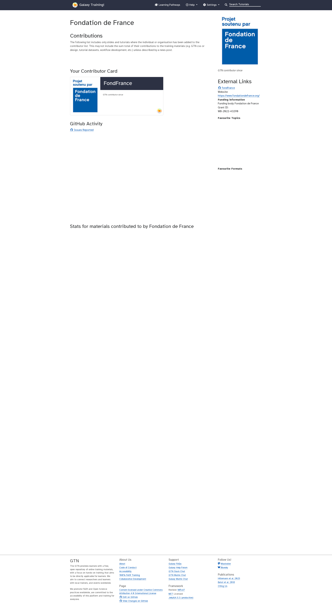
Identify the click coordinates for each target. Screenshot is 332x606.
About (122, 564)
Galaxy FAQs (175, 564)
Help (191, 5)
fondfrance (228, 88)
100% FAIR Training (129, 575)
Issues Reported (83, 130)
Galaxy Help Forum (178, 568)
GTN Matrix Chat (177, 575)
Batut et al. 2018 (226, 582)
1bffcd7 (181, 590)
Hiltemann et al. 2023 (229, 578)
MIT (171, 594)
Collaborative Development (132, 579)
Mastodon (226, 564)
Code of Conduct (128, 568)
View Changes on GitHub (135, 601)
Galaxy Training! (91, 5)
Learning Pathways (169, 5)
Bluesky (224, 568)
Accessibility (125, 571)
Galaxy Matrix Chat (178, 579)
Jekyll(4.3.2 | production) (181, 598)
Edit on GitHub (130, 597)
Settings (211, 5)
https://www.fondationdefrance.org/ (239, 95)
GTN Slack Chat (177, 571)
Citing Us (222, 586)
